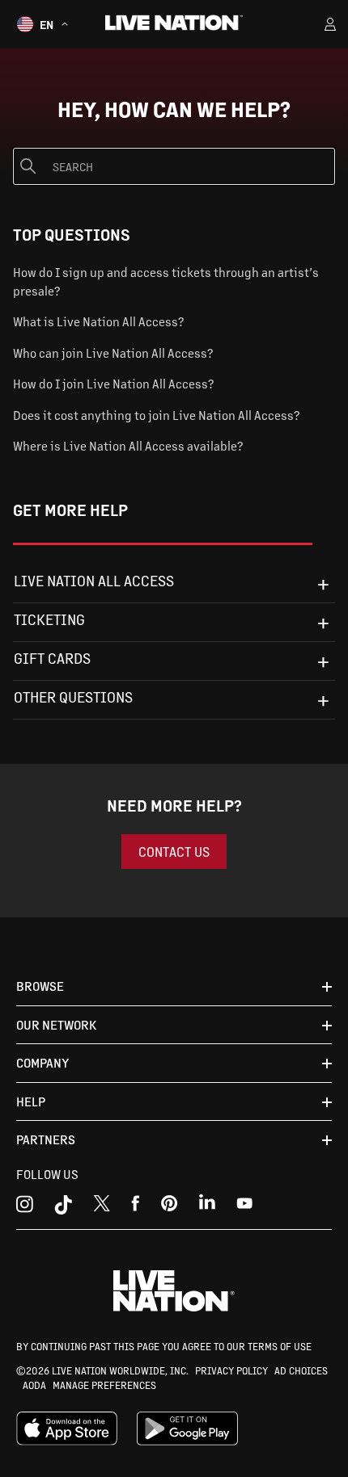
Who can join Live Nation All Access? (113, 352)
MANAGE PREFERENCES (104, 1384)
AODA (34, 1384)
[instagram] (24, 1207)
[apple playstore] (66, 1441)
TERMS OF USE (280, 1346)
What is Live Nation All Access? (98, 321)
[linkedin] (207, 1207)
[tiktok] (63, 1207)
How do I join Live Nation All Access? (113, 383)
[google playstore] (187, 1441)
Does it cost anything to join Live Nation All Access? (156, 414)
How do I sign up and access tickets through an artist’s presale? (166, 281)
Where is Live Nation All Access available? (128, 445)
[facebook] (135, 1207)
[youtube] (169, 1207)
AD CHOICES (301, 1370)
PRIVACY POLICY (231, 1370)
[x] (101, 1207)
